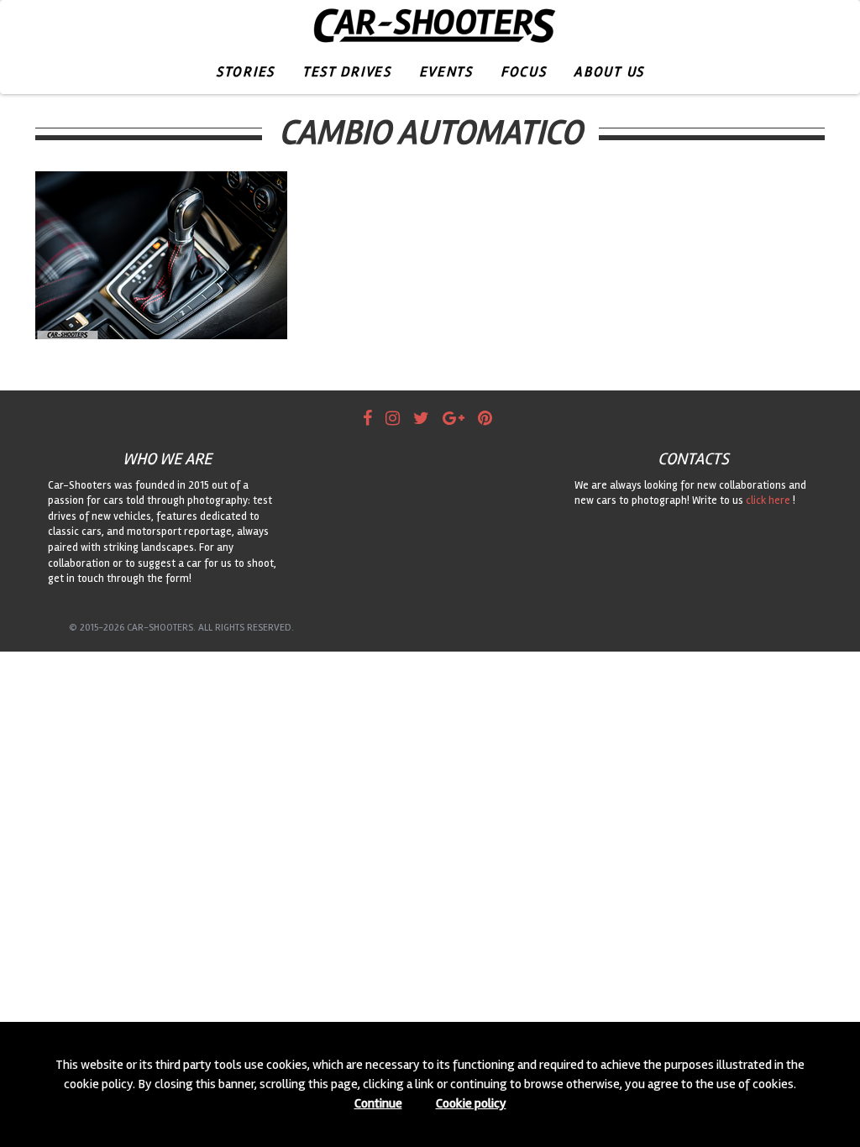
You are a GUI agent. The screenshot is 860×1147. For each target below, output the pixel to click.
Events (446, 72)
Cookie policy (471, 1103)
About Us (609, 72)
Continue (378, 1103)
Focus (524, 72)
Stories (245, 72)
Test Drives (346, 72)
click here (768, 500)
